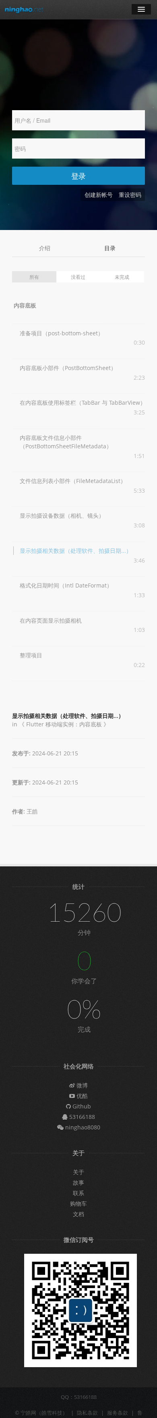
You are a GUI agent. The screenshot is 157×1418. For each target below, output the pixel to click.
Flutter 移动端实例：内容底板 (64, 724)
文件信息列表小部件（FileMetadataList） (73, 481)
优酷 (81, 1096)
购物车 (78, 1203)
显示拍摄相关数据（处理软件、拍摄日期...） (76, 550)
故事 (78, 1182)
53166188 (81, 1117)
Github (81, 1106)
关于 (78, 1172)
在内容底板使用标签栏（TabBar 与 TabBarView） (83, 402)
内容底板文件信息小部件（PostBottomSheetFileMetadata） (66, 442)
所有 (34, 276)
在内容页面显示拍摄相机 (51, 620)
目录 (110, 248)
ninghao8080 (82, 1127)
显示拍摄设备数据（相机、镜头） (62, 515)
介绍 (44, 248)
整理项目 (31, 655)
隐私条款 (87, 1412)
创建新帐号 (99, 195)
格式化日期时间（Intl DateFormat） (66, 585)
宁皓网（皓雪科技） (44, 1412)
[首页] (24, 9)
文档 (78, 1214)
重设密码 (130, 195)
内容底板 (25, 305)
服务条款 (117, 1412)
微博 (81, 1085)
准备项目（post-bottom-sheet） (61, 333)
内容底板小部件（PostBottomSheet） (68, 368)
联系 (78, 1193)
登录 (78, 176)
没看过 (78, 276)
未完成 (122, 276)
